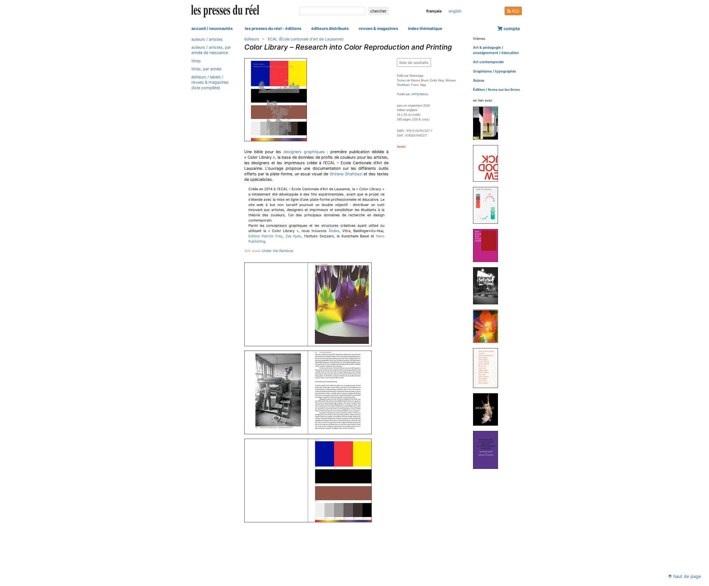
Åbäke (334, 231)
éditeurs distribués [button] (330, 28)
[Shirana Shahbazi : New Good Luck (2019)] (487, 163)
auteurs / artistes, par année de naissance (211, 50)
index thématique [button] (425, 28)
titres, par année (206, 68)
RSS (515, 11)
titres (196, 60)
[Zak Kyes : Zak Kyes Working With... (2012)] (487, 368)
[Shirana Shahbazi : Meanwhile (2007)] (487, 409)
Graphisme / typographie (494, 71)
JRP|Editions (419, 94)
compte (511, 28)
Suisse (478, 80)
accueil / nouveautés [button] (212, 28)
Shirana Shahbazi (346, 173)
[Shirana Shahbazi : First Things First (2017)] (487, 245)
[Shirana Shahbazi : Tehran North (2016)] (487, 286)
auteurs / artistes (207, 39)
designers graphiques (304, 151)
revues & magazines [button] (378, 28)
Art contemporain (488, 62)
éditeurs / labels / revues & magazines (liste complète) (210, 82)
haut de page (686, 576)
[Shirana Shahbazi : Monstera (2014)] (487, 326)
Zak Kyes (293, 236)
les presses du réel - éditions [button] (273, 28)
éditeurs (251, 39)
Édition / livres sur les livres (496, 90)
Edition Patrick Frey (265, 236)
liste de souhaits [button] (413, 62)
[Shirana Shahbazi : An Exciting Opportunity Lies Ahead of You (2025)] (487, 123)
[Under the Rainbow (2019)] (487, 205)
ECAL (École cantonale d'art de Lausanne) (306, 39)
